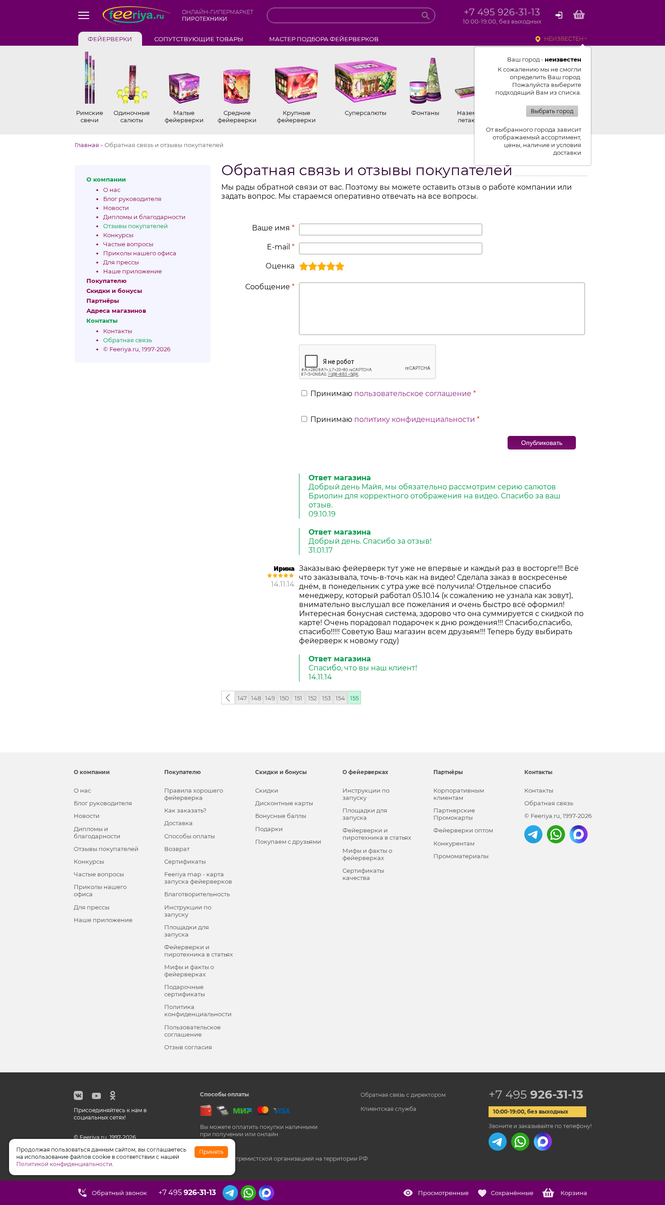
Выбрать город (552, 111)
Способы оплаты (189, 836)
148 (256, 698)
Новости (116, 207)
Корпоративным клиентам (458, 794)
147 (242, 698)
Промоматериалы (461, 856)
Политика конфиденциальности (198, 1010)
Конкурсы (118, 235)
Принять (211, 1151)
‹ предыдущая (228, 699)
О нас (111, 189)
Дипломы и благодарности (144, 216)
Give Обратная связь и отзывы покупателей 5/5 (339, 266)
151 (298, 698)
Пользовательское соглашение (192, 1030)
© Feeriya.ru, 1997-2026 (137, 349)
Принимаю (393, 393)
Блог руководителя (132, 198)
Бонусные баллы (280, 815)
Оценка (280, 266)
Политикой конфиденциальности (64, 1164)
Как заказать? (185, 810)
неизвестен (564, 38)
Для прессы (121, 262)
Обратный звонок (119, 1192)
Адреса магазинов (116, 310)
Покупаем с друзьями (288, 841)
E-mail (280, 247)
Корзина (573, 1192)
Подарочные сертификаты (184, 990)
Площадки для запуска (186, 930)
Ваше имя (273, 228)
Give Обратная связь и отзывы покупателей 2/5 (312, 266)
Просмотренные (443, 1192)
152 (312, 698)
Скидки (266, 790)
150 (284, 698)
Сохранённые (512, 1192)
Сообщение (269, 286)
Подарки (269, 828)
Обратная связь (127, 340)
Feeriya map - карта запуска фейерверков (198, 877)
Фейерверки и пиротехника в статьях (198, 950)
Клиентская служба (388, 1108)
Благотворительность (197, 894)
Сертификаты (185, 861)
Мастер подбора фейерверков (324, 39)
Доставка (178, 823)
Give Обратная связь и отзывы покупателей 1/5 (303, 266)
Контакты (117, 331)
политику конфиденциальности (414, 419)
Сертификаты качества (363, 874)
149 (270, 698)
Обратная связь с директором (403, 1094)
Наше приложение (132, 271)
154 (340, 698)
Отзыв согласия (188, 1047)
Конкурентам (454, 843)
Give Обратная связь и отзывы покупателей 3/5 (321, 266)
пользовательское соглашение (412, 393)
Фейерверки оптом (463, 830)
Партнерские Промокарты (454, 814)
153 (326, 698)
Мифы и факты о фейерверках (189, 970)
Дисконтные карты (284, 803)
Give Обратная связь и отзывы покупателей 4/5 (330, 266)
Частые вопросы (128, 244)
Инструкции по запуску (187, 911)
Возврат (177, 848)
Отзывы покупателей (135, 226)
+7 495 (536, 1094)
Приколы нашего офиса (139, 253)
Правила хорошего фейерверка (193, 794)
